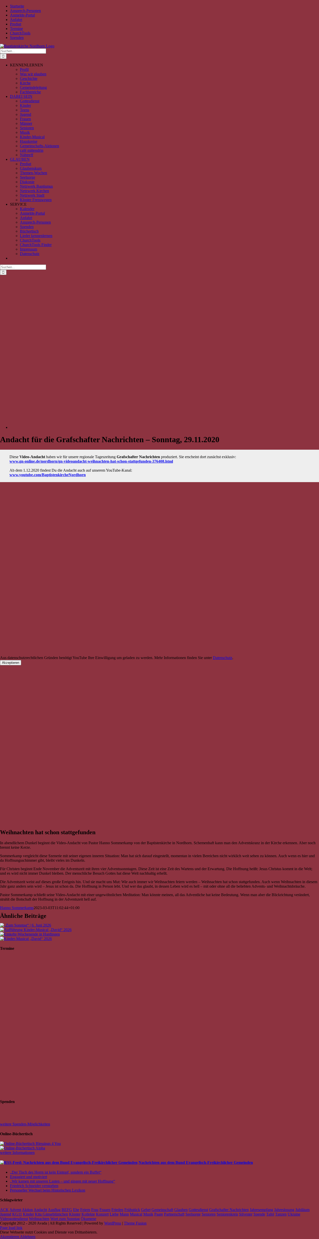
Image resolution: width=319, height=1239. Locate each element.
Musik (148, 1214)
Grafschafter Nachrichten (229, 1210)
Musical (136, 1214)
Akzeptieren (10, 663)
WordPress (112, 1223)
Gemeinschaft (162, 1210)
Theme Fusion (135, 1223)
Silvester (245, 1214)
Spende (259, 1214)
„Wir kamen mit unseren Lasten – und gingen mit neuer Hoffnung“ (62, 1181)
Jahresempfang (261, 1210)
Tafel (270, 1214)
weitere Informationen (17, 1152)
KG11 (17, 1214)
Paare (158, 1214)
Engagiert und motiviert (28, 1177)
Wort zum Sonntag (65, 1219)
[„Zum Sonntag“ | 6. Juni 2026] (25, 925)
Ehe (76, 1210)
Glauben (181, 1210)
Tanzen (281, 1214)
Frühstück (132, 1210)
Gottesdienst (198, 1210)
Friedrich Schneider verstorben (34, 1186)
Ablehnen (27, 1237)
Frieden (117, 1210)
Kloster (74, 1214)
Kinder (28, 1214)
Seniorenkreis (227, 1214)
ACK (4, 1210)
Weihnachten (39, 1219)
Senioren (209, 1214)
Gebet (146, 1210)
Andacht (40, 1210)
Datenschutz (222, 658)
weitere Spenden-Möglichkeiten (25, 1124)
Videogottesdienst (14, 1219)
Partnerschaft (174, 1214)
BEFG (67, 1210)
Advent (15, 1210)
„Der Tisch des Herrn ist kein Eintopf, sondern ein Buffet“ (55, 1172)
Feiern (85, 1210)
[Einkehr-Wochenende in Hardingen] (30, 934)
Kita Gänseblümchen (51, 1214)
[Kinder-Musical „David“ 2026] (26, 939)
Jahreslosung (284, 1210)
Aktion (27, 1210)
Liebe (114, 1214)
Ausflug (54, 1210)
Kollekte (88, 1214)
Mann (124, 1214)
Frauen (104, 1210)
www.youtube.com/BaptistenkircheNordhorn (47, 475)
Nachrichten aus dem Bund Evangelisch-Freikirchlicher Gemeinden (196, 1162)
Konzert (102, 1214)
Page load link (11, 1228)
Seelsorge (193, 1214)
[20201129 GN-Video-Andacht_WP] (159, 427)
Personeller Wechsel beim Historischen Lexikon (47, 1190)
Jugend (5, 1214)
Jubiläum (302, 1210)
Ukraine (294, 1214)
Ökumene (88, 1219)
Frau (94, 1210)
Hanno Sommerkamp (17, 908)
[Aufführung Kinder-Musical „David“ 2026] (36, 930)
